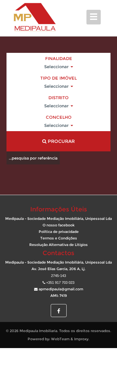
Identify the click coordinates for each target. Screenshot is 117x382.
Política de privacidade (59, 232)
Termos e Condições (58, 238)
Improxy (81, 339)
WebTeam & (62, 339)
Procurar (60, 141)
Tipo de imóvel (58, 78)
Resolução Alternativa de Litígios (58, 245)
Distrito (58, 97)
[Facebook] (58, 311)
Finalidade (58, 58)
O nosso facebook (58, 225)
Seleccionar (57, 66)
